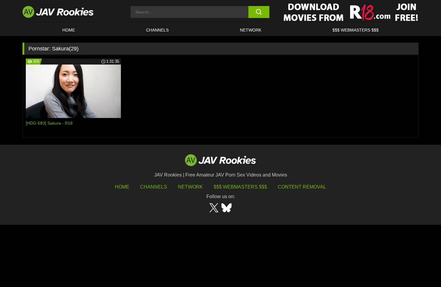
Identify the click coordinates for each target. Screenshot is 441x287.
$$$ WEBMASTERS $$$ (355, 30)
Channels (157, 30)
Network (250, 30)
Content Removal (302, 186)
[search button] (258, 12)
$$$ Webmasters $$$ (240, 186)
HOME (68, 30)
